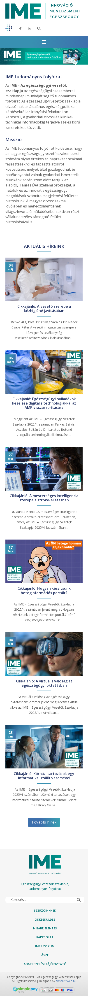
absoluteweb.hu (66, 981)
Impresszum (45, 946)
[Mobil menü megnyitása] (44, 42)
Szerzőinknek (45, 910)
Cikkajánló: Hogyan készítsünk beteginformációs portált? (44, 590)
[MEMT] (8, 28)
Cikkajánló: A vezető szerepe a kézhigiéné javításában (44, 308)
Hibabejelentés (45, 928)
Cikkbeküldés (45, 919)
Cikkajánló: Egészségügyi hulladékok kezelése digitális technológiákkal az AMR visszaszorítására (44, 403)
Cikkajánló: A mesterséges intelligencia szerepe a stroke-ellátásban (44, 498)
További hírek (44, 822)
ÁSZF (45, 955)
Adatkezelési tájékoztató (45, 964)
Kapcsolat (44, 937)
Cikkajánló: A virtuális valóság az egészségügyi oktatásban (44, 683)
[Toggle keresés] (39, 28)
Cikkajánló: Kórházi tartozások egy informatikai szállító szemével (44, 776)
